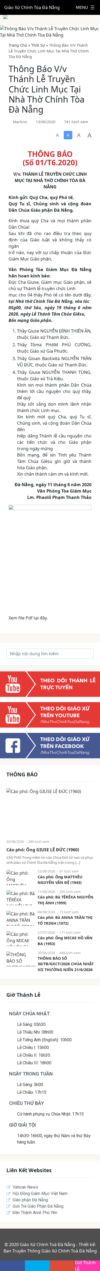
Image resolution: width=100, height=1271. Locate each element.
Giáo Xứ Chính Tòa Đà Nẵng (32, 7)
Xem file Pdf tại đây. (28, 618)
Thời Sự (38, 45)
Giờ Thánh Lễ (85, 1265)
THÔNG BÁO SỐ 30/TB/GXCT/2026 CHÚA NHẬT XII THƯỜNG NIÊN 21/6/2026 (66, 964)
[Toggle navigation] (85, 7)
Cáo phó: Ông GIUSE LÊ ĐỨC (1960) (42, 850)
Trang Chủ (18, 45)
